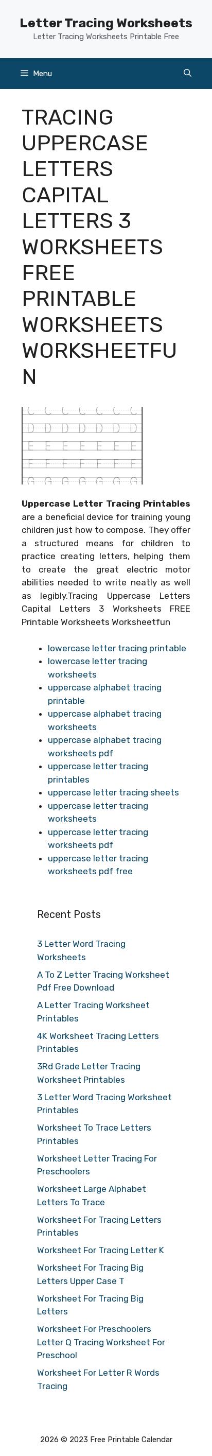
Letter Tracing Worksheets (106, 22)
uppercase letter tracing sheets (113, 792)
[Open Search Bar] (187, 73)
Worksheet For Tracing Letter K (100, 1250)
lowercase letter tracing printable (117, 648)
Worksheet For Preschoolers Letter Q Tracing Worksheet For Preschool (101, 1342)
